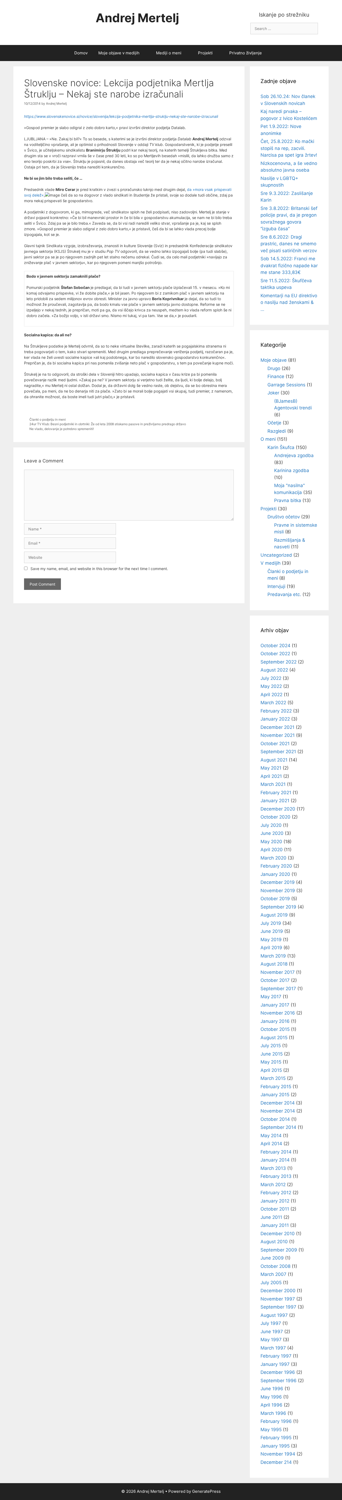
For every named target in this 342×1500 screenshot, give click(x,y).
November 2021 (278, 735)
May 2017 (271, 996)
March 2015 (273, 1078)
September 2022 (279, 662)
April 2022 (271, 694)
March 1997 (273, 1348)
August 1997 (274, 1315)
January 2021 (275, 800)
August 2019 (274, 915)
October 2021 (275, 743)
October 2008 (275, 1266)
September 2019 (278, 907)
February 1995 (276, 1437)
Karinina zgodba (291, 470)
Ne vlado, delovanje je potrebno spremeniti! (61, 429)
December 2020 (278, 809)
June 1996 (272, 1388)
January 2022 (275, 719)
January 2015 (275, 1094)
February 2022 (276, 711)
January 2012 (275, 1201)
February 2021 (276, 792)
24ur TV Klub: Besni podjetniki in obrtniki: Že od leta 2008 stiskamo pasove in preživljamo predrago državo (107, 424)
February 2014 (276, 1152)
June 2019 (272, 931)
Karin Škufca (280, 447)
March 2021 (273, 784)
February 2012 (276, 1192)
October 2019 (275, 898)
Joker (273, 392)
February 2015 (276, 1086)
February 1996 (276, 1421)
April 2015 (271, 1070)
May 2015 (271, 1062)
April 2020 (272, 849)
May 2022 (271, 686)
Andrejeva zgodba (294, 455)
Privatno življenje (245, 52)
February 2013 (276, 1176)
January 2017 (275, 1005)
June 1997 (272, 1331)
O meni (268, 439)
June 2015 (272, 1054)
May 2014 (271, 1135)
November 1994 (278, 1454)
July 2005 (271, 1282)
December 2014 (278, 1103)
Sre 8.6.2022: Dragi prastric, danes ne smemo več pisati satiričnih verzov (289, 243)
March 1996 (273, 1413)
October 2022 (275, 653)
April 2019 (271, 947)
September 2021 (278, 751)
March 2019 (273, 956)
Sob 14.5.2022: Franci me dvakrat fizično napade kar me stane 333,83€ (289, 265)
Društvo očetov (283, 516)
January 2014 (275, 1160)
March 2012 (273, 1184)
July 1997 (271, 1323)
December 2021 (277, 727)
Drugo (273, 368)
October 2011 (275, 1209)
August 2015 (274, 1037)
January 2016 (275, 1021)
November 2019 (278, 890)
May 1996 (271, 1397)
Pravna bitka (287, 500)
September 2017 (278, 988)
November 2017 (278, 972)
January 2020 (275, 874)
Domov (81, 52)
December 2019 (278, 882)
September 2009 (279, 1250)
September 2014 (278, 1127)
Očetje (274, 422)
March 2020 (273, 858)
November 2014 (278, 1111)
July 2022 (271, 678)
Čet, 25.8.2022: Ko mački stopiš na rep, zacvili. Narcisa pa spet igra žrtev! (289, 148)
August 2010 (274, 1241)
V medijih (271, 563)
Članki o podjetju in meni (47, 419)
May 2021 (271, 768)
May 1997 (271, 1339)
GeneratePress (206, 1491)
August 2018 (274, 964)
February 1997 (276, 1356)
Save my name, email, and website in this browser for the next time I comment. (99, 568)
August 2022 (274, 670)
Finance (275, 376)
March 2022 (273, 702)
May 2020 (271, 841)
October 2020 (275, 817)
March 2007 (273, 1274)
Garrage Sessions (286, 384)
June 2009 (272, 1258)
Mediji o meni (168, 52)
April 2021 (271, 776)
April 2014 (271, 1143)
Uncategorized (276, 555)
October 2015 (275, 1029)
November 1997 (278, 1299)
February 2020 (276, 866)
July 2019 (271, 923)
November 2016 (278, 1013)
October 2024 (275, 645)
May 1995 (271, 1429)
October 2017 (275, 980)
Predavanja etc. (284, 594)
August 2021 (274, 760)
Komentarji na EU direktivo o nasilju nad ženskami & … (289, 302)
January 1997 (275, 1364)
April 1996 (271, 1405)
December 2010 (278, 1233)
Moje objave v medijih (118, 52)
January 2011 (275, 1225)
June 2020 (272, 833)
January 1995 (275, 1446)
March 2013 (273, 1168)
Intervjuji (276, 586)
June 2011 (271, 1217)
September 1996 (279, 1380)
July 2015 (271, 1045)
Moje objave (274, 360)
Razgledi (276, 431)
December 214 (276, 1462)
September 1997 (278, 1307)
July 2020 (271, 825)
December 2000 (278, 1290)
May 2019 (271, 939)
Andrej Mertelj (137, 17)
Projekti (205, 52)
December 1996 (278, 1372)
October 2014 (275, 1119)
